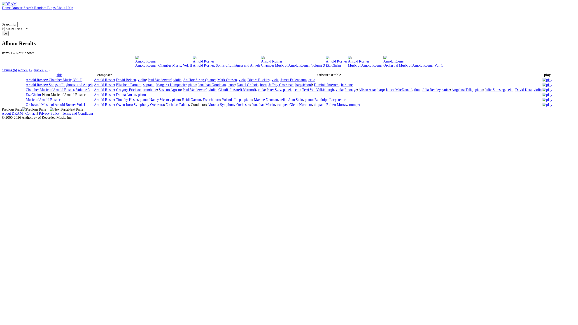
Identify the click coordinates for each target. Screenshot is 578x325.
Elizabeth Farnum (128, 85)
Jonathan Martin (263, 105)
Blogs (51, 8)
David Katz (523, 90)
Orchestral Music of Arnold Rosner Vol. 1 (413, 65)
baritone (347, 85)
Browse (17, 8)
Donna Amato (126, 95)
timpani (319, 105)
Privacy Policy (49, 113)
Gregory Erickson (129, 90)
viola (242, 80)
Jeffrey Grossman (281, 85)
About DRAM (12, 113)
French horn (211, 100)
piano (192, 85)
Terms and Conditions (77, 113)
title (59, 75)
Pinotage (351, 90)
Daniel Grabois (247, 85)
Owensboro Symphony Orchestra (140, 105)
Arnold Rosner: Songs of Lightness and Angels (226, 65)
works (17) (25, 70)
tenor (231, 85)
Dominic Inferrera (326, 85)
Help (69, 8)
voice (446, 90)
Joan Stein (295, 100)
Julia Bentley (431, 90)
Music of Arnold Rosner (365, 65)
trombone (150, 90)
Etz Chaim (333, 65)
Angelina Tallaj (462, 90)
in (3, 29)
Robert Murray (336, 105)
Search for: (9, 24)
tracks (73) (41, 70)
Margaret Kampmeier (171, 85)
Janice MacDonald (399, 90)
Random (40, 8)
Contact (30, 113)
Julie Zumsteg (495, 90)
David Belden (126, 80)
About (61, 8)
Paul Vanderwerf (160, 80)
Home (7, 8)
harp (381, 90)
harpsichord (303, 85)
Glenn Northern (300, 105)
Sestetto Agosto (170, 90)
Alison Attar (367, 90)
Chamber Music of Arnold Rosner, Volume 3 (293, 65)
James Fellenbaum (293, 80)
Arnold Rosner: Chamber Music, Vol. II (163, 65)
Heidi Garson (191, 100)
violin (142, 80)
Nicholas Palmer (177, 105)
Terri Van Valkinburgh (318, 90)
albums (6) (9, 70)
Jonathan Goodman (212, 85)
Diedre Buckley (258, 80)
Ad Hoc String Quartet (199, 80)
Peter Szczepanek (279, 90)
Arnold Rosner (145, 61)
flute (417, 90)
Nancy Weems (159, 100)
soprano (148, 85)
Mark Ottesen (227, 80)
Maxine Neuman (266, 100)
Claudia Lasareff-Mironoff (237, 90)
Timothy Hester (127, 100)
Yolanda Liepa (232, 100)
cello (311, 80)
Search (28, 8)
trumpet (282, 105)
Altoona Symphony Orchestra (228, 105)
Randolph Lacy (325, 100)
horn (263, 85)
